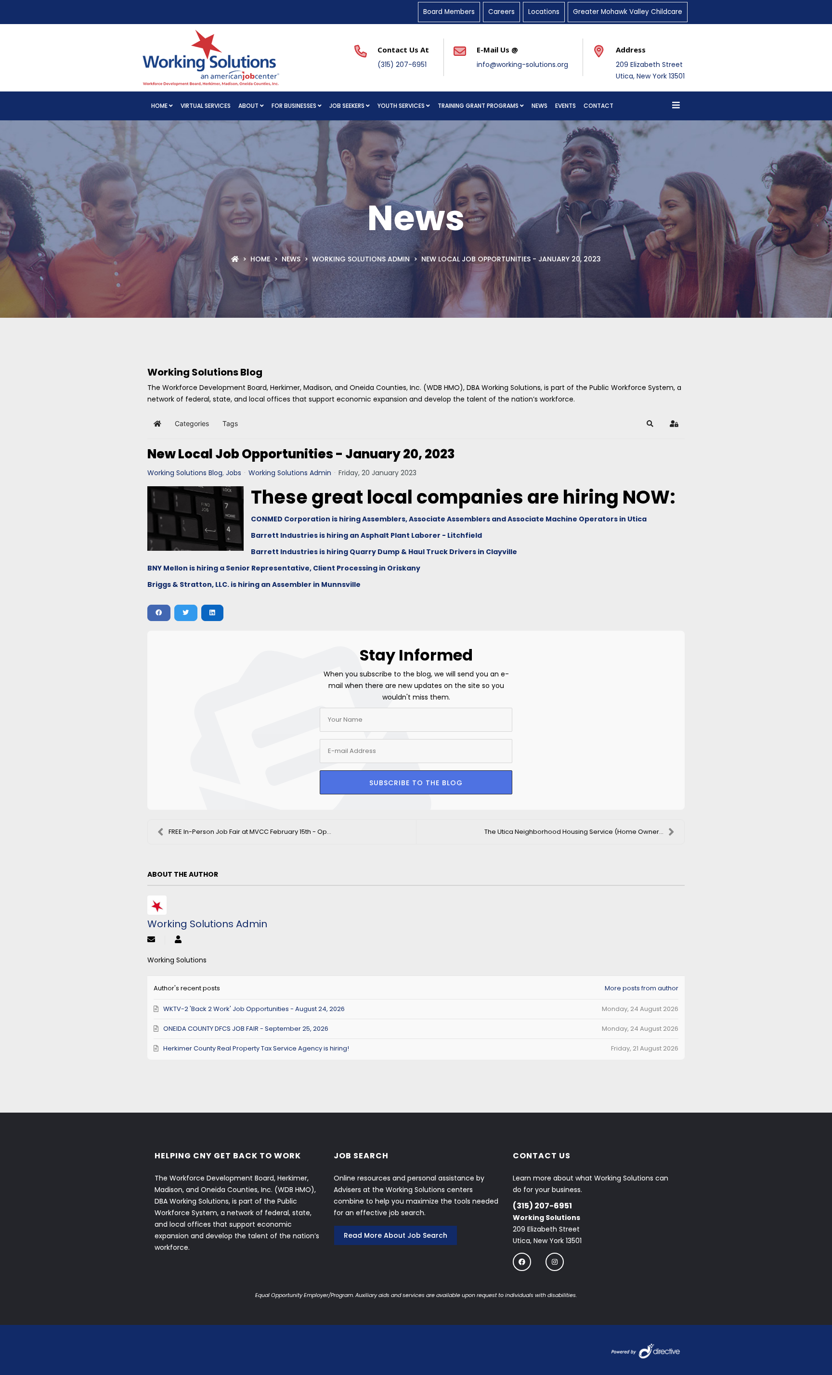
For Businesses (294, 106)
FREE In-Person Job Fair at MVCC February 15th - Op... (250, 831)
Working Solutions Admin (361, 259)
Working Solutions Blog (184, 473)
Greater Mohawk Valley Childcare (627, 11)
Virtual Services (206, 106)
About (248, 106)
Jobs (233, 473)
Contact (598, 106)
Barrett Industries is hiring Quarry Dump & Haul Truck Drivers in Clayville (384, 552)
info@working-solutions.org (522, 64)
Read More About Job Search (395, 1235)
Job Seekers (346, 106)
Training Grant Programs (478, 106)
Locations (543, 11)
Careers (501, 11)
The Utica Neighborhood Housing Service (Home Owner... (573, 831)
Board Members (449, 11)
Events (565, 106)
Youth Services (401, 106)
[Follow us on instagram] (555, 1261)
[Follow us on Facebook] (522, 1261)
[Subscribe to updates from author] (151, 940)
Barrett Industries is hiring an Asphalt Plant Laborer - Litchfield (366, 535)
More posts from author (641, 988)
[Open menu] (676, 105)
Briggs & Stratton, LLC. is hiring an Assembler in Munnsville (254, 584)
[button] (650, 424)
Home (159, 106)
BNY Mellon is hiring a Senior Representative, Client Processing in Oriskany (283, 568)
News (539, 106)
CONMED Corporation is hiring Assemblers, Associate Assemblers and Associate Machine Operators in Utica (449, 519)
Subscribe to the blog (416, 783)
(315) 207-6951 (402, 64)
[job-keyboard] (195, 518)
